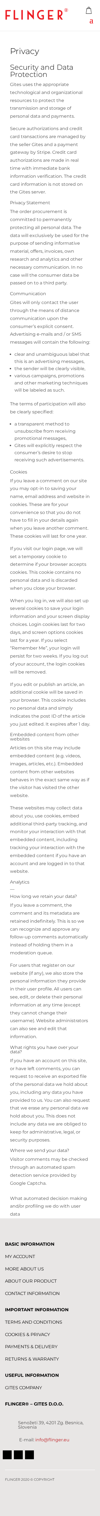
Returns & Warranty (32, 1359)
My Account (20, 1256)
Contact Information (32, 1293)
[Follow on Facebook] (7, 1454)
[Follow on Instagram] (29, 1454)
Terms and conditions (33, 1322)
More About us (24, 1269)
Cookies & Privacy (27, 1334)
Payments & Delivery (31, 1346)
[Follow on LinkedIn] (18, 1454)
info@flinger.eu (52, 1439)
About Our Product (31, 1281)
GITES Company (23, 1387)
